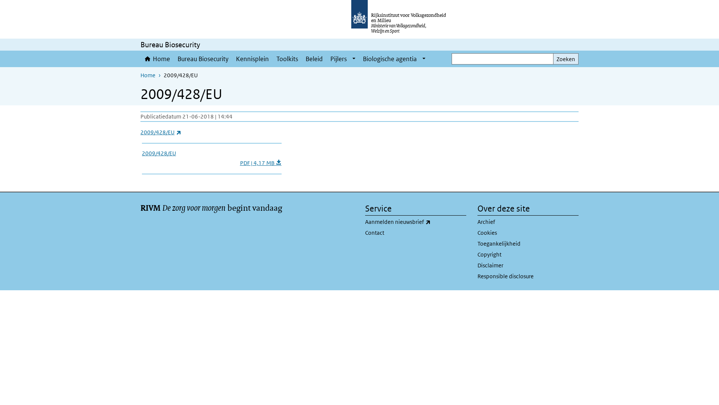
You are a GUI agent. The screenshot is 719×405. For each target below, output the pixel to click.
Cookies (487, 232)
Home (161, 59)
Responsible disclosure (505, 276)
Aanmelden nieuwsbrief (414, 221)
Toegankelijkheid (499, 243)
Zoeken (565, 59)
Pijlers (338, 59)
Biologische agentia (390, 59)
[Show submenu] (354, 59)
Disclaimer (490, 265)
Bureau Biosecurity (203, 59)
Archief (486, 221)
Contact (374, 232)
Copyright (489, 254)
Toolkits (287, 59)
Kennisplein (252, 59)
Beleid (314, 59)
